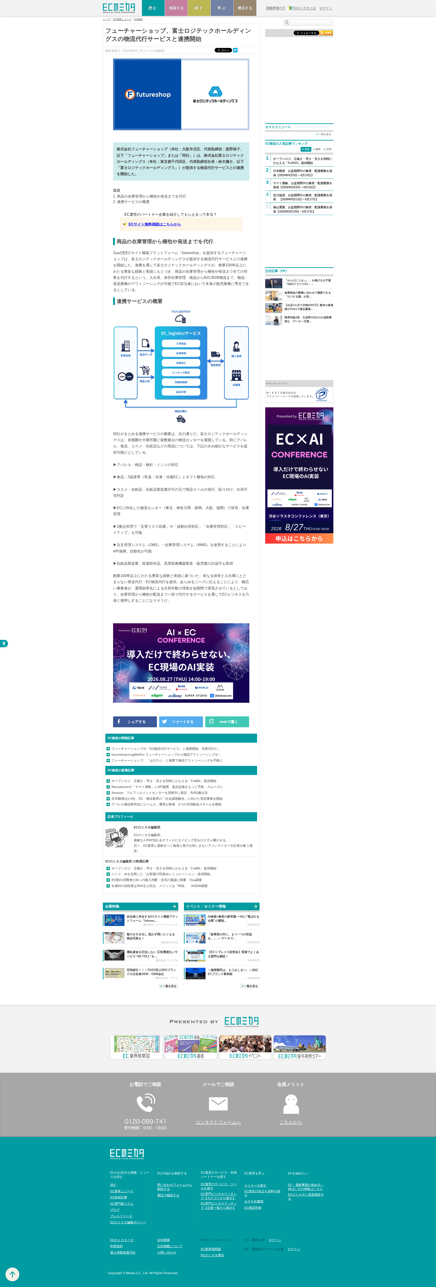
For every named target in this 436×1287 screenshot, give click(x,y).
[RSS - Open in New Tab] (326, 33)
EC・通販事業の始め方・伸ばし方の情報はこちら (306, 1187)
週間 (317, 149)
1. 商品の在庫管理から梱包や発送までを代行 (149, 196)
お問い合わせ (166, 1252)
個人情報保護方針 (123, 1252)
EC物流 (138, 19)
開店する (245, 8)
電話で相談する (168, 1195)
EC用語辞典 (252, 1208)
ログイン (275, 1240)
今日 (307, 149)
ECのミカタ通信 (212, 1255)
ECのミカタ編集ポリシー (128, 1222)
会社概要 (163, 1240)
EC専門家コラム (122, 1203)
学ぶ (222, 8)
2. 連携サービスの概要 (131, 202)
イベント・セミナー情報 (206, 906)
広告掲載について (170, 1246)
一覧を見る (169, 986)
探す (199, 8)
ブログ (115, 1210)
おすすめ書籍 (253, 1201)
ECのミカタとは (122, 1240)
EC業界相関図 (211, 1249)
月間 (328, 149)
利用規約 (116, 1246)
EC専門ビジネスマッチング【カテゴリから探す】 (219, 1196)
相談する (176, 8)
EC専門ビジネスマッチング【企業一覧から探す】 (219, 1205)
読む (153, 8)
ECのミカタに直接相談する (306, 1196)
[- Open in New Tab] (299, 391)
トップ (106, 19)
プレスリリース (121, 1216)
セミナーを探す (255, 1185)
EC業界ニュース (122, 19)
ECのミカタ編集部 (147, 827)
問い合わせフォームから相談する (174, 1187)
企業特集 (112, 906)
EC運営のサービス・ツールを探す (219, 1186)
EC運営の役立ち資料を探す (262, 1193)
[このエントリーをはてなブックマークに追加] (235, 50)
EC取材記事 (118, 1197)
